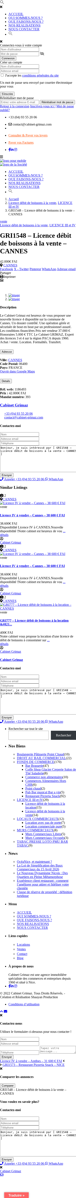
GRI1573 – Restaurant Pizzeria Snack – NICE (34, 1065)
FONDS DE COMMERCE (35, 762)
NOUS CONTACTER (23, 29)
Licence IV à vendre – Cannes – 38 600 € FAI (32, 515)
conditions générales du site (40, 75)
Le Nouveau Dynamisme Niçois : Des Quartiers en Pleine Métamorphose (42, 875)
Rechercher (63, 735)
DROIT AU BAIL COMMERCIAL (41, 758)
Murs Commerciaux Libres (43, 834)
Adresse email (66, 269)
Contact (22, 954)
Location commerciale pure (43, 826)
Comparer (8, 1085)
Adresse (7, 351)
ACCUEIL (15, 14)
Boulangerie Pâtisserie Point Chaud (40, 754)
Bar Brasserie (34, 765)
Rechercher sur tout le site (25, 729)
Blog (20, 958)
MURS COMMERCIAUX (35, 830)
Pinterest (35, 269)
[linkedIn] (12, 149)
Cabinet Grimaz (14, 405)
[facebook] (9, 149)
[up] (1, 1011)
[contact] (5, 1011)
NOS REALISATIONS (24, 25)
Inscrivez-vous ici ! (43, 106)
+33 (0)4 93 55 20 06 (18, 413)
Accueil (13, 199)
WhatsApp (49, 269)
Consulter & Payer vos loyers (28, 135)
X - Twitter (21, 269)
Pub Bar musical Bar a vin (42, 792)
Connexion (8, 58)
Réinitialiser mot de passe (57, 102)
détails (4, 535)
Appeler (23, 479)
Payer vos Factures (21, 142)
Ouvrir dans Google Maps (17, 371)
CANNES (10, 265)
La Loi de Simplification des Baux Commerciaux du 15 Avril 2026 (40, 867)
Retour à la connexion (14, 106)
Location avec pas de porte (43, 822)
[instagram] (16, 149)
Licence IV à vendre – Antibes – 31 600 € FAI (31, 1061)
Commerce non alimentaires (43, 777)
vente (3, 221)
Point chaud (33, 788)
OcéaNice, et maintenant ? (34, 861)
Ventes (21, 949)
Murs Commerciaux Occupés (44, 838)
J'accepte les (32, 75)
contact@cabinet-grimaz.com (23, 417)
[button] (2, 3)
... (64, 531)
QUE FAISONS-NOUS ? (25, 21)
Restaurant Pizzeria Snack (42, 796)
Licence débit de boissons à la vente (32, 203)
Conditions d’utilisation (23, 1004)
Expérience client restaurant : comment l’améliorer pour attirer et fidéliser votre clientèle (43, 884)
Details (6, 381)
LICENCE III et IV (62, 225)
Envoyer (7, 1057)
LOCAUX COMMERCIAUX (37, 819)
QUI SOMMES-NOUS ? (25, 18)
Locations (23, 944)
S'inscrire (7, 94)
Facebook (6, 269)
